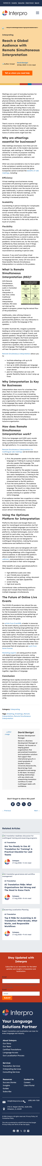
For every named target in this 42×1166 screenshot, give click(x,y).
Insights (14, 3)
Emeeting (10, 714)
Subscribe (21, 3)
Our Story (7, 1043)
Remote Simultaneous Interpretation (16, 354)
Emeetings (19, 714)
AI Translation (10, 843)
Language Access (10, 1052)
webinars (5, 559)
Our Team (7, 1046)
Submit (7, 998)
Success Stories (9, 1082)
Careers (27, 1082)
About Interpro (9, 1040)
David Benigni (26, 732)
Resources (7, 1079)
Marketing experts (9, 653)
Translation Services (11, 1066)
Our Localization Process (13, 1055)
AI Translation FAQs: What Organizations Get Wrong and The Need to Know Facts (20, 887)
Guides (6, 1088)
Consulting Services (11, 1072)
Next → (37, 811)
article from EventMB (13, 623)
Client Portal (30, 3)
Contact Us (6, 3)
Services (6, 1063)
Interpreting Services (12, 1069)
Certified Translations (12, 1049)
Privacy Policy (30, 1116)
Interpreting (7, 35)
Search (37, 3)
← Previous (6, 811)
